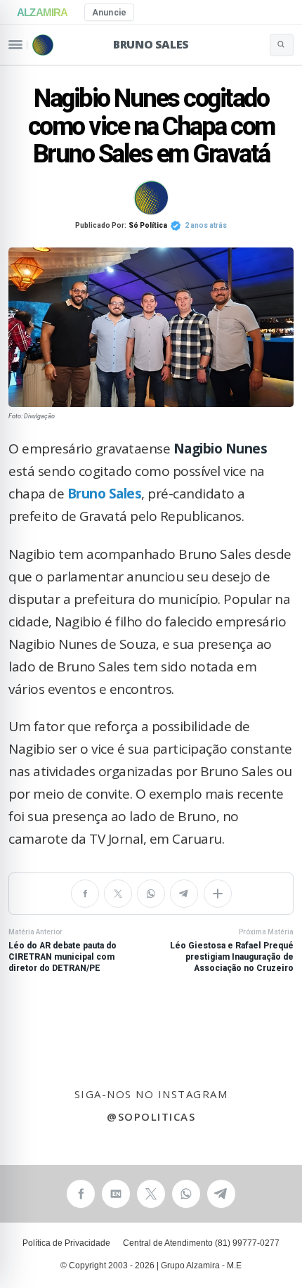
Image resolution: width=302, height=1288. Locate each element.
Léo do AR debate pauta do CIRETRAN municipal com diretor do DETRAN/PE (62, 950)
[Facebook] (85, 894)
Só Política (148, 225)
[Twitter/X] (118, 894)
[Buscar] (282, 45)
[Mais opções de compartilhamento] (218, 894)
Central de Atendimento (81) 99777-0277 (201, 1243)
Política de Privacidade (66, 1243)
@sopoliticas (151, 1116)
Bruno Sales (151, 44)
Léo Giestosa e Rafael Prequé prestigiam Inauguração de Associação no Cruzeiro (232, 950)
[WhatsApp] (151, 894)
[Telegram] (184, 894)
